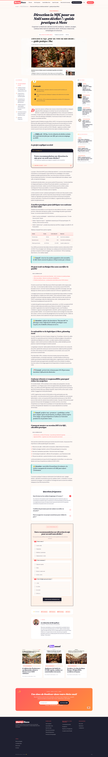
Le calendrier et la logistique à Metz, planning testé (21, 101)
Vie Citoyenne (37, 2)
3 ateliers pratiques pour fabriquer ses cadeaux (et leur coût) (22, 89)
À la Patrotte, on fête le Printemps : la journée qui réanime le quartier (48, 434)
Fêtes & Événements (76, 2)
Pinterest (53, 611)
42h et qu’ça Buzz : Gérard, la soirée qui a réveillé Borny (45, 278)
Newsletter (90, 2)
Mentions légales (19, 741)
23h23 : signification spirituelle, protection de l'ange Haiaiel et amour (86, 100)
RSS (91, 754)
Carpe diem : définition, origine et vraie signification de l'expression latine (85, 141)
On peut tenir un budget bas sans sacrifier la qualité (21, 95)
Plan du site (18, 745)
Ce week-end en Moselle (67, 730)
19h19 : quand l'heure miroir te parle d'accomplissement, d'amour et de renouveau (87, 124)
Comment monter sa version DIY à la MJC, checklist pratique (22, 113)
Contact (17, 747)
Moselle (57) (64, 726)
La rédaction (81, 727)
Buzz (20, 2)
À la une (30, 2)
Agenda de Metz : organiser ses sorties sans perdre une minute (47, 436)
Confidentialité (19, 743)
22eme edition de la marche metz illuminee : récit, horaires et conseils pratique (51, 276)
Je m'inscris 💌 (64, 702)
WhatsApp (61, 611)
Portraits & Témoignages (51, 734)
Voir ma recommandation (52, 599)
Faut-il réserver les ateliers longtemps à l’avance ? (48, 496)
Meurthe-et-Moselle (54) (67, 728)
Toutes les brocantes (66, 724)
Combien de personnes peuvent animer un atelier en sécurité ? (48, 509)
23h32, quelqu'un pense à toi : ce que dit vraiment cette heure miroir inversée (87, 112)
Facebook (45, 611)
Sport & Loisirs (55, 2)
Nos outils (81, 723)
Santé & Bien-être (46, 2)
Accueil (17, 6)
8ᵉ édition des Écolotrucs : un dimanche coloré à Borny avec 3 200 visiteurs (50, 280)
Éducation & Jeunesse (65, 2)
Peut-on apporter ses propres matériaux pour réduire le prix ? (49, 515)
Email (68, 611)
